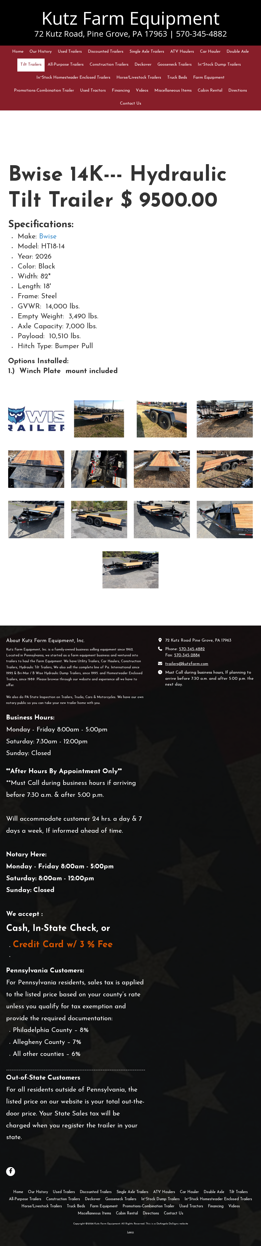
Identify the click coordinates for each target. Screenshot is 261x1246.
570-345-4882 (192, 649)
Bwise (48, 236)
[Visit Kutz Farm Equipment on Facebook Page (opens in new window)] (10, 1171)
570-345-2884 (187, 655)
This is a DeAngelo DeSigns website (167, 1223)
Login (130, 1232)
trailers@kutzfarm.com (186, 664)
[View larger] (36, 419)
